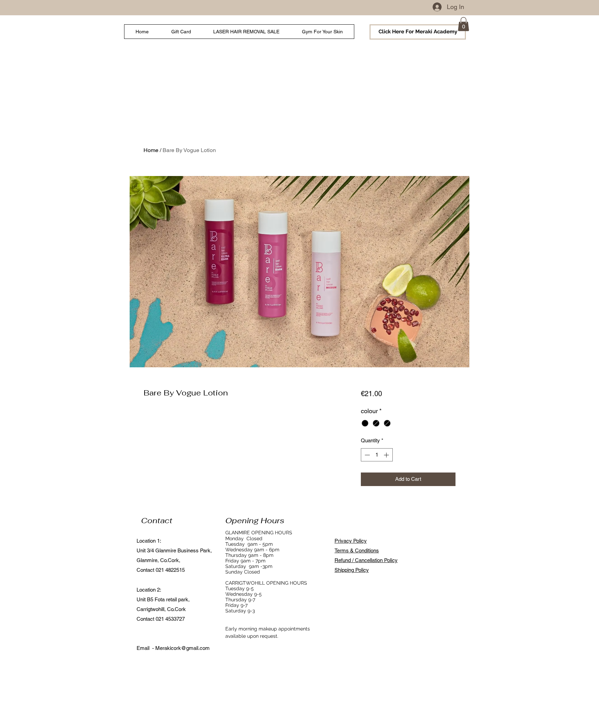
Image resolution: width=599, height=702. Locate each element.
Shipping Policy (352, 570)
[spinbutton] (376, 455)
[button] (463, 24)
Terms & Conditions (357, 550)
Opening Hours (254, 520)
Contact (156, 520)
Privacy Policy (351, 541)
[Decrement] (366, 455)
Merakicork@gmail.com (182, 648)
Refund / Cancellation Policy (366, 560)
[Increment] (387, 455)
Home (151, 150)
